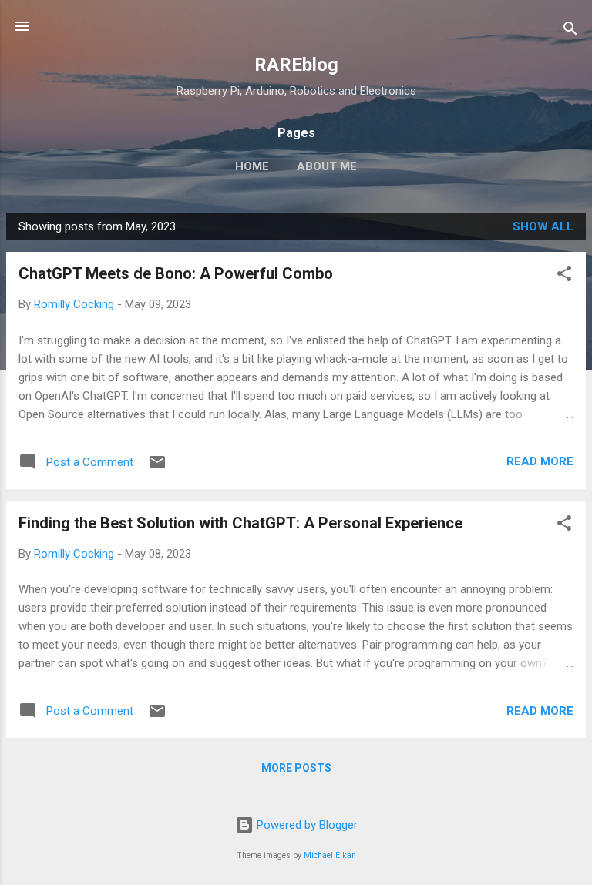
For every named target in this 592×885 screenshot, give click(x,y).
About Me (327, 166)
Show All (543, 226)
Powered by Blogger (306, 825)
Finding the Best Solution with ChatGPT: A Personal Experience (240, 523)
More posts (296, 768)
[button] (564, 276)
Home (252, 166)
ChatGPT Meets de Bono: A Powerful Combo (175, 273)
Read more (540, 461)
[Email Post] (157, 467)
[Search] (570, 31)
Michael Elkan (330, 855)
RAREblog (296, 64)
